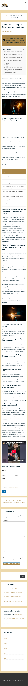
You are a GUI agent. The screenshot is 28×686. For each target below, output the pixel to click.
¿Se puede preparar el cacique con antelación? (14, 67)
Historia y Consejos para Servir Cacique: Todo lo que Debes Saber (14, 58)
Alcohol (5, 636)
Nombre (3, 475)
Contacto (9, 676)
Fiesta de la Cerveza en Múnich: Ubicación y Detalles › (19, 502)
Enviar (4, 491)
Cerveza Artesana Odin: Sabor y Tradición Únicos (12, 596)
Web (4, 552)
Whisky (5, 668)
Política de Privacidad (16, 676)
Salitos (5, 658)
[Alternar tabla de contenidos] (23, 49)
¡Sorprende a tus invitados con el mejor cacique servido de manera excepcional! (13, 71)
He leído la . (11, 487)
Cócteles (5, 643)
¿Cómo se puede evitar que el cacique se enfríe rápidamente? (14, 62)
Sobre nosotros (3, 676)
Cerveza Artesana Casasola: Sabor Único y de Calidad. (13, 599)
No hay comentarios (7, 31)
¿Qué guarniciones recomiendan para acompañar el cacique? (15, 65)
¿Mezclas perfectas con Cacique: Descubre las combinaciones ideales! (13, 55)
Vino (5, 663)
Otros (5, 653)
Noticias (5, 650)
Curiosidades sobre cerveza (8, 645)
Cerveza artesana (7, 641)
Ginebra (5, 648)
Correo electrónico (7, 546)
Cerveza (5, 638)
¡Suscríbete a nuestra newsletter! (11, 73)
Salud (5, 660)
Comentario (6, 520)
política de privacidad (13, 487)
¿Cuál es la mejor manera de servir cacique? (13, 60)
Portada (7, 15)
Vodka (5, 665)
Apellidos (16, 475)
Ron (23, 30)
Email (3, 478)
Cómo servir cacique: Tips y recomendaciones (13, 69)
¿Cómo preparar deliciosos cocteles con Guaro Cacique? (13, 51)
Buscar (4, 574)
